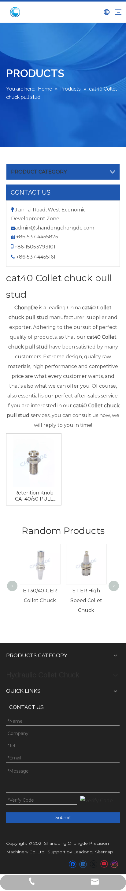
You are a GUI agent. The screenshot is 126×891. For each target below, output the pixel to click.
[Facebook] (72, 864)
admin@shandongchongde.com (54, 228)
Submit (63, 817)
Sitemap (104, 852)
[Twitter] (93, 864)
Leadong (83, 852)
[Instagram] (114, 864)
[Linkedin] (83, 864)
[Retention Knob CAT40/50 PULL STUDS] (34, 460)
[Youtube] (104, 864)
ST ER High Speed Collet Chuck (71, 600)
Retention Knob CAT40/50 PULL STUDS (34, 496)
